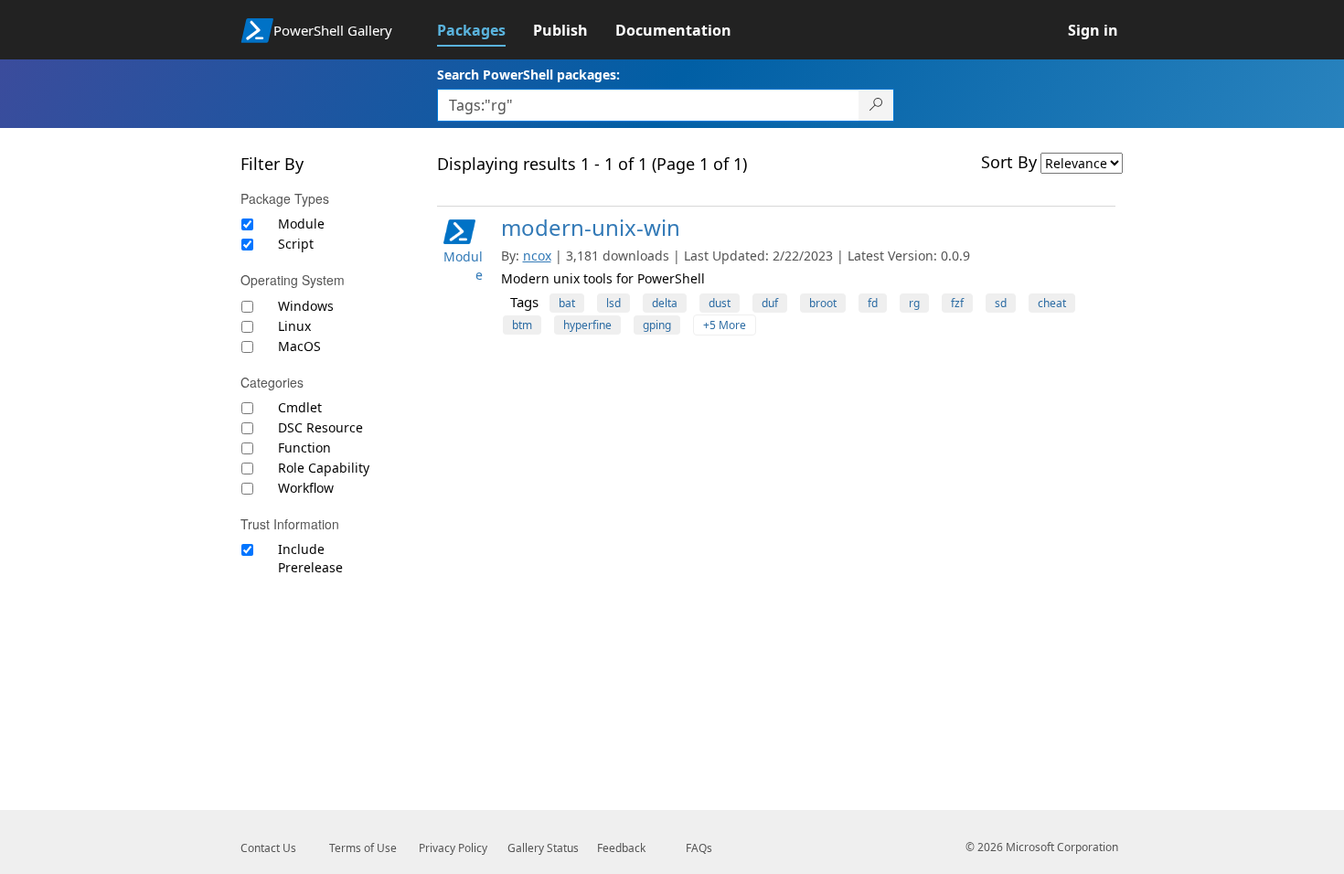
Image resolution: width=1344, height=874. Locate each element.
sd (1001, 303)
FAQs (699, 848)
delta (664, 303)
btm (522, 325)
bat (567, 303)
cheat (1052, 303)
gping (657, 325)
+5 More (724, 325)
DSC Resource (320, 427)
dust (720, 303)
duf (770, 303)
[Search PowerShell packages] (876, 105)
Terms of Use (363, 848)
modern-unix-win (590, 227)
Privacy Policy (453, 848)
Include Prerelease (310, 558)
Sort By (1009, 162)
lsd (613, 303)
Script (296, 243)
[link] (485, 30)
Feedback (621, 848)
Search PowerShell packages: (528, 74)
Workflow (306, 487)
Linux (294, 326)
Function (304, 447)
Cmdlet (300, 407)
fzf (957, 303)
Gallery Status (543, 848)
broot (823, 303)
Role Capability (323, 467)
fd (873, 303)
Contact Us (268, 848)
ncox (537, 255)
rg (914, 303)
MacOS (299, 346)
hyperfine (587, 325)
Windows (306, 305)
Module (301, 223)
